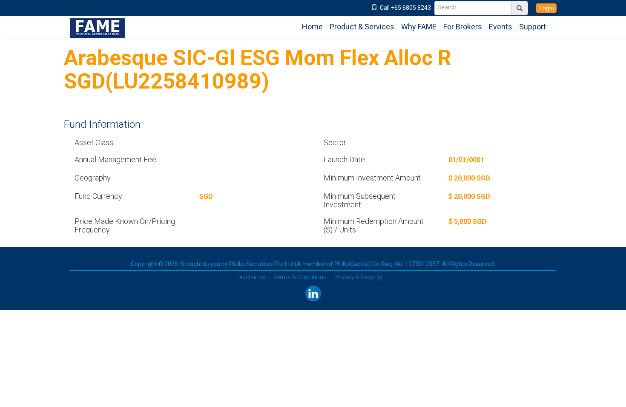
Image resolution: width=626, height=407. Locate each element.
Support (532, 26)
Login (546, 8)
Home (312, 26)
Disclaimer (251, 277)
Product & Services (362, 26)
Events (500, 26)
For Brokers (462, 26)
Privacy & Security (358, 277)
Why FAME (418, 26)
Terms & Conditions (300, 277)
